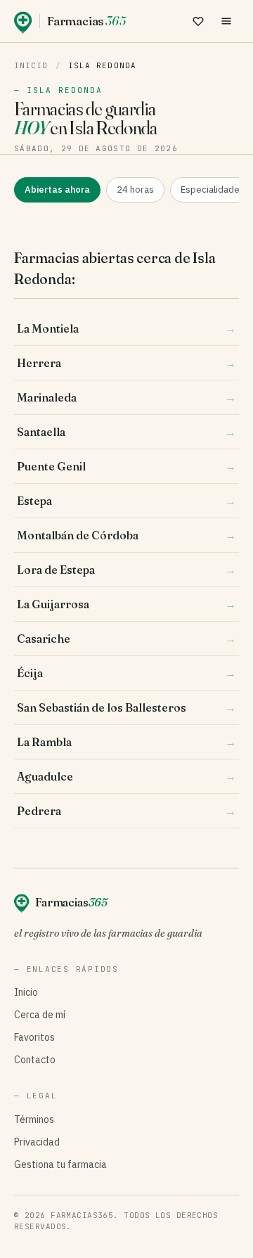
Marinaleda (126, 397)
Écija (126, 673)
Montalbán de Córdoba (126, 535)
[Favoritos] (198, 21)
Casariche (126, 638)
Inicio (31, 65)
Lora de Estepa (126, 570)
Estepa (126, 501)
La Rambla (126, 742)
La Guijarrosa (126, 604)
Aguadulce (126, 776)
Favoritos (34, 1037)
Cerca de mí (39, 1014)
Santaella (126, 432)
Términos (34, 1119)
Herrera (126, 363)
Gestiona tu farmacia (60, 1164)
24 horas (135, 189)
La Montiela (126, 328)
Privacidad (37, 1142)
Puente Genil (126, 466)
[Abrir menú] (226, 21)
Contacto (35, 1059)
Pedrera (126, 811)
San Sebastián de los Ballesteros (126, 707)
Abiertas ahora (57, 189)
